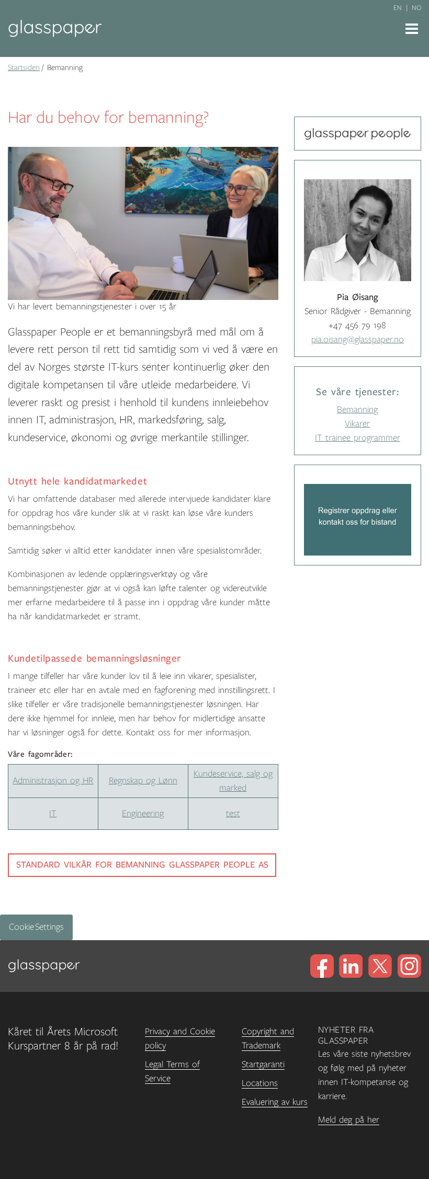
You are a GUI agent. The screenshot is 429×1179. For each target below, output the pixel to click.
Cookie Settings (36, 927)
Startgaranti (263, 1064)
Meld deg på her (348, 1120)
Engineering (143, 813)
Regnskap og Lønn (143, 780)
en (397, 7)
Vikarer (357, 424)
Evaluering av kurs (275, 1102)
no (416, 7)
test (233, 813)
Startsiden (24, 67)
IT (53, 813)
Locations (260, 1083)
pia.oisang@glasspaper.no (357, 339)
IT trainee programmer (357, 438)
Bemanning (357, 409)
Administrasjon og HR (53, 780)
